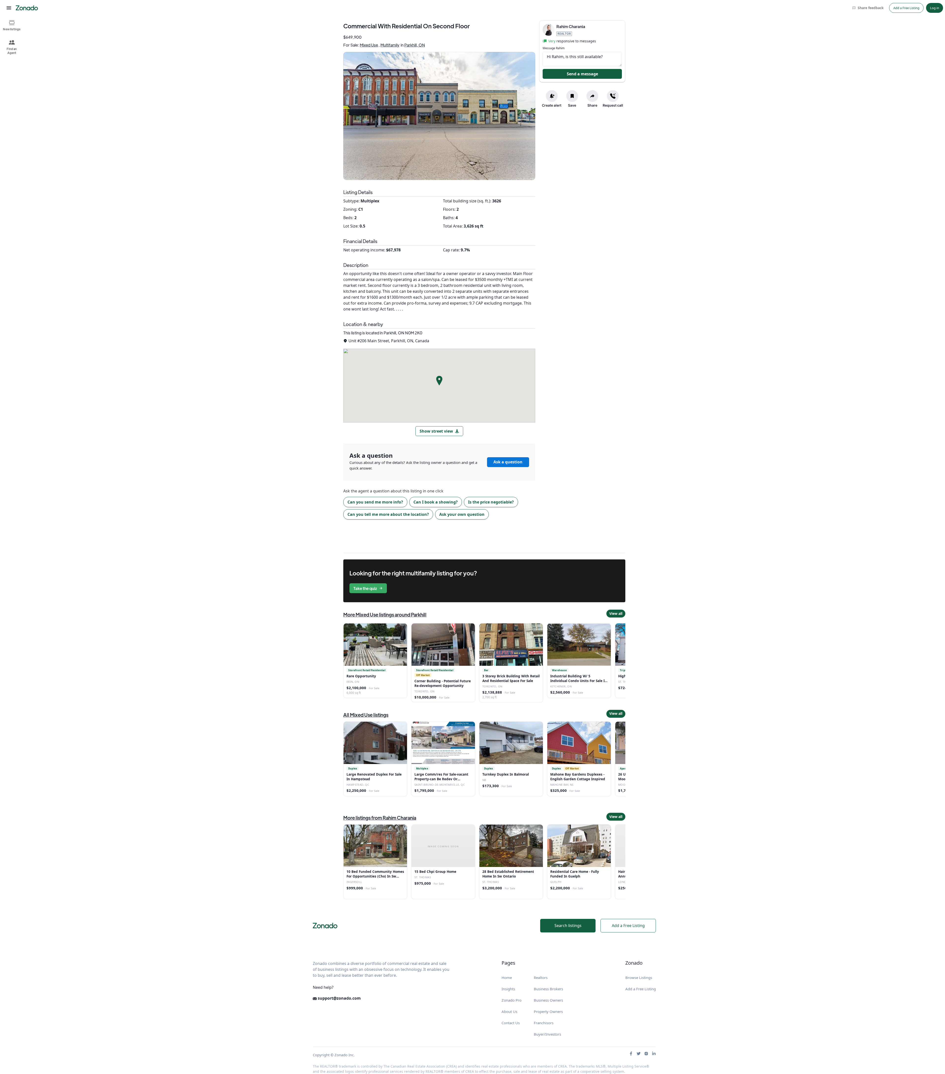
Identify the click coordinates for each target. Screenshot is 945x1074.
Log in (934, 8)
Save (572, 105)
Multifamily (389, 45)
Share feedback (871, 7)
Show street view (436, 431)
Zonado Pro (511, 1000)
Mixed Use (369, 45)
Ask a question (507, 462)
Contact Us (511, 1022)
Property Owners (548, 1011)
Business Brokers (548, 988)
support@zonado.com (339, 998)
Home (507, 977)
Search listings (568, 925)
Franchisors (543, 1022)
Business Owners (548, 1000)
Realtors (541, 977)
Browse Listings (638, 977)
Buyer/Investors (547, 1034)
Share (592, 105)
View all (615, 613)
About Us (509, 1011)
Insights (508, 988)
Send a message (582, 73)
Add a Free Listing (906, 8)
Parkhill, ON (414, 45)
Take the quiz (365, 588)
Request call (613, 105)
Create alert (551, 105)
